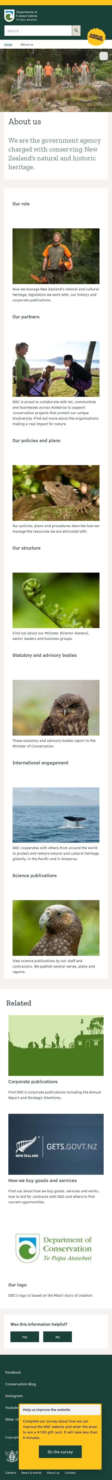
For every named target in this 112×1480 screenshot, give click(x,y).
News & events (31, 1472)
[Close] (96, 1410)
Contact (70, 1472)
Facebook (13, 1372)
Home (8, 44)
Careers (10, 1472)
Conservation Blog (20, 1383)
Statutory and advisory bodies (45, 655)
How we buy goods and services (42, 1180)
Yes (25, 1336)
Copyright (12, 1437)
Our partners (26, 316)
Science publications (35, 875)
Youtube (11, 1407)
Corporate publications (33, 1081)
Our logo (17, 1284)
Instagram (14, 1395)
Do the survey (60, 1451)
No (57, 1336)
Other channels (17, 1419)
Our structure (27, 548)
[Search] (76, 30)
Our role (21, 203)
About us (53, 1472)
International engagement (40, 762)
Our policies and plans (36, 440)
